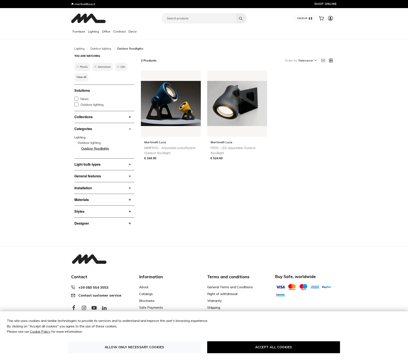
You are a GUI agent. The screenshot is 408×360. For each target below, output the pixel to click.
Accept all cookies (273, 347)
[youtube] (94, 308)
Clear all (81, 77)
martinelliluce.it (84, 4)
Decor (133, 31)
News (85, 99)
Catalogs (146, 293)
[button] (307, 60)
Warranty (214, 300)
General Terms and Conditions (230, 287)
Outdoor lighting (101, 48)
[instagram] (83, 308)
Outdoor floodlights (95, 149)
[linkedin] (104, 308)
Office (106, 31)
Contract (119, 31)
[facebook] (73, 308)
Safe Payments (151, 307)
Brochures (146, 300)
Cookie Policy (40, 331)
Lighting (93, 31)
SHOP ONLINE (325, 4)
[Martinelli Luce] (88, 18)
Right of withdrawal (222, 293)
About (144, 287)
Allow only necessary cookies (134, 347)
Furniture (79, 31)
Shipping (213, 307)
